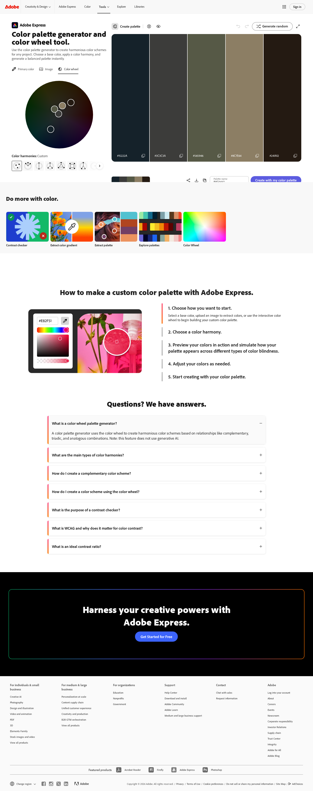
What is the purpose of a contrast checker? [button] (86, 509)
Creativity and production (75, 713)
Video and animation (21, 713)
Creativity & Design (36, 7)
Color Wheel (191, 245)
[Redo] (246, 26)
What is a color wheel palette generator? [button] (84, 423)
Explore (121, 7)
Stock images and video (22, 736)
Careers (272, 704)
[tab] (23, 69)
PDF (12, 719)
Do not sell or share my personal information (249, 783)
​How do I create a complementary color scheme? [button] (91, 473)
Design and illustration (22, 708)
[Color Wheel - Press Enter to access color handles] (59, 114)
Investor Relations (277, 727)
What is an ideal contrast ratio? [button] (76, 546)
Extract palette (104, 245)
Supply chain (274, 732)
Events (271, 709)
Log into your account (279, 692)
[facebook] (44, 784)
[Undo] (238, 26)
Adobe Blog (274, 755)
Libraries (139, 7)
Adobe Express (67, 7)
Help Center (171, 692)
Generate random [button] (275, 26)
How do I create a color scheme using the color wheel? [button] (95, 491)
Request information (226, 698)
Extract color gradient (63, 245)
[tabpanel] (59, 124)
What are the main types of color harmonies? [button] (88, 455)
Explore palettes (149, 245)
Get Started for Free (156, 636)
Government (119, 704)
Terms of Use (193, 783)
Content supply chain (72, 702)
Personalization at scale (74, 696)
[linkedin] (66, 784)
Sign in (297, 7)
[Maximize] (297, 26)
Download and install (176, 698)
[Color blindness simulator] (158, 26)
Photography (16, 702)
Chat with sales (224, 692)
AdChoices (297, 783)
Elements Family (19, 731)
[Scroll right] (99, 165)
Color (87, 7)
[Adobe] (12, 6)
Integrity (272, 744)
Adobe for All (274, 750)
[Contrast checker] (149, 26)
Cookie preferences (213, 783)
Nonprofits (118, 698)
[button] (284, 6)
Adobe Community (174, 704)
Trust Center (274, 738)
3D (11, 725)
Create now (27, 226)
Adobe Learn (171, 709)
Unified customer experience (76, 708)
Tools (102, 7)
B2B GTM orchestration (74, 719)
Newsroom (273, 715)
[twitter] (58, 784)
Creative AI (16, 696)
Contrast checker (16, 245)
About (271, 698)
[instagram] (51, 784)
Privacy (180, 783)
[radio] (17, 166)
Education (118, 692)
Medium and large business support (183, 715)
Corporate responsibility (280, 721)
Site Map (281, 783)
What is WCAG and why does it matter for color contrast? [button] (97, 528)
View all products (19, 742)
